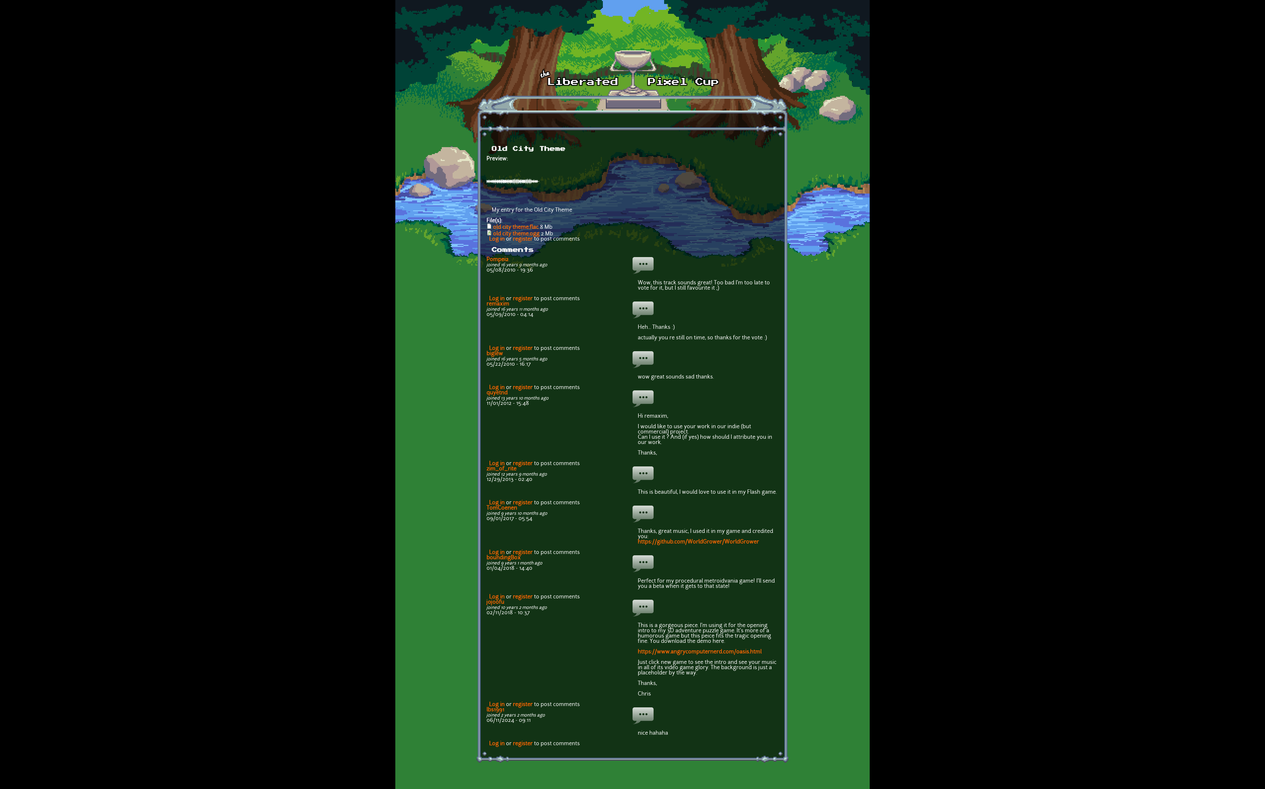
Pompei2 (498, 259)
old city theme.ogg (516, 234)
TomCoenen (502, 508)
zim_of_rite (502, 469)
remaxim (498, 304)
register (523, 239)
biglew (495, 353)
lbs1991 (495, 710)
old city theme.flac (516, 227)
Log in (497, 239)
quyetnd (497, 393)
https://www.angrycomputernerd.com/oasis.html (700, 652)
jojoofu (495, 602)
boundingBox (504, 558)
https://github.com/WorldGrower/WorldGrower (698, 542)
